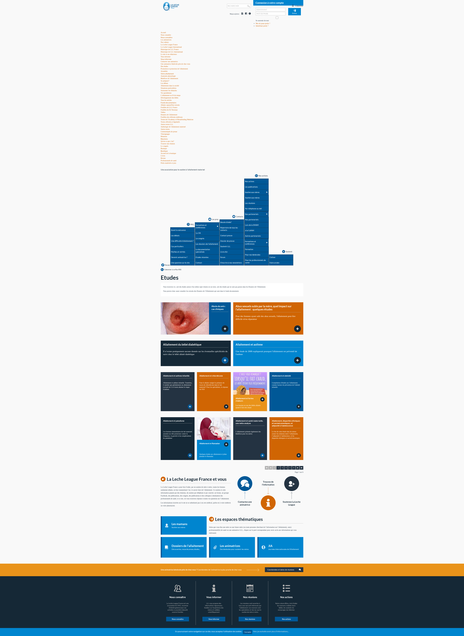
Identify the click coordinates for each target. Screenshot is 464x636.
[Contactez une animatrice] (244, 483)
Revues (163, 158)
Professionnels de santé (168, 161)
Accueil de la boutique (168, 153)
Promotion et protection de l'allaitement (174, 69)
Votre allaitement (167, 74)
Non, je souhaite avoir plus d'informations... (271, 631)
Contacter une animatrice (169, 61)
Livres (163, 156)
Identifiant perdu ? (262, 26)
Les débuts (164, 83)
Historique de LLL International (172, 52)
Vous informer (166, 59)
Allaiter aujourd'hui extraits (170, 105)
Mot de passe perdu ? (263, 23)
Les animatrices (166, 40)
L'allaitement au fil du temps (170, 95)
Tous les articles (166, 100)
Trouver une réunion (168, 144)
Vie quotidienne (166, 93)
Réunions (164, 139)
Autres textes (165, 129)
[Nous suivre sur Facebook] (245, 14)
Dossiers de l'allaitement (169, 115)
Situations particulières (168, 88)
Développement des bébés (169, 98)
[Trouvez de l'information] (268, 502)
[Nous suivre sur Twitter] (249, 14)
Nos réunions (250, 619)
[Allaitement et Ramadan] (214, 428)
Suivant (297, 468)
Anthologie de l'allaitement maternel (173, 127)
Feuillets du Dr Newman (169, 110)
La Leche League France (169, 45)
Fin (301, 468)
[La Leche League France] (171, 6)
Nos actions (286, 619)
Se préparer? (165, 81)
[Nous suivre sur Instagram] (241, 14)
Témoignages (165, 134)
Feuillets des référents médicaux (172, 117)
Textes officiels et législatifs (170, 122)
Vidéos (163, 112)
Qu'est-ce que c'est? (167, 141)
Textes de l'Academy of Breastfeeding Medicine (177, 119)
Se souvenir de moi (262, 21)
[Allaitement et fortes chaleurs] (250, 383)
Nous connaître (166, 37)
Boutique (164, 151)
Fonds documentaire (168, 103)
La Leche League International (171, 47)
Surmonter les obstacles (169, 90)
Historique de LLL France (170, 49)
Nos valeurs (165, 42)
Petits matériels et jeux (168, 163)
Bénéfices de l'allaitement (169, 78)
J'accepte (247, 632)
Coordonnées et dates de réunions (281, 570)
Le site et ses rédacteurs (169, 54)
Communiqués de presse (169, 132)
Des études (164, 66)
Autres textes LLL (167, 124)
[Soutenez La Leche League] (291, 483)
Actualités (164, 71)
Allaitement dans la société (170, 86)
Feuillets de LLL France (169, 107)
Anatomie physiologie (168, 76)
